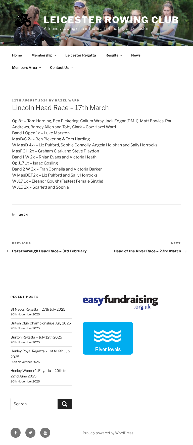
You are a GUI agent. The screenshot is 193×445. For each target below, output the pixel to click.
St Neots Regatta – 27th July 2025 (38, 309)
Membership (41, 55)
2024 (24, 214)
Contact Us (59, 67)
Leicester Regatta (80, 55)
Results (112, 55)
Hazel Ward (67, 100)
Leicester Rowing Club (111, 19)
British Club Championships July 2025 (41, 323)
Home (17, 55)
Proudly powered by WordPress (108, 433)
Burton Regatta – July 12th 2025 (36, 337)
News (135, 55)
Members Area (24, 67)
